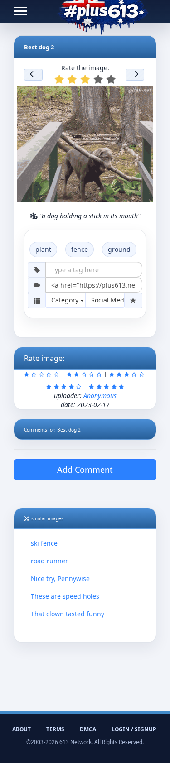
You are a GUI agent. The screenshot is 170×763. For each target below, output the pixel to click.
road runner (49, 561)
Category (65, 300)
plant (43, 249)
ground (119, 249)
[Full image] (142, 95)
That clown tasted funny (67, 613)
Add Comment (85, 469)
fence (79, 249)
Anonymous (100, 395)
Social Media (108, 300)
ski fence (44, 543)
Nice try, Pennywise (60, 578)
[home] (102, 11)
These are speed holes (65, 596)
